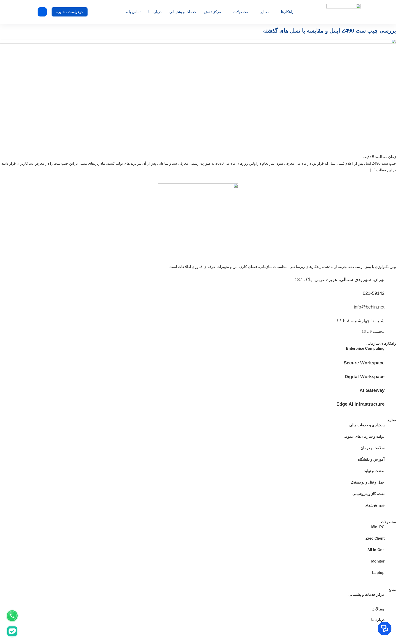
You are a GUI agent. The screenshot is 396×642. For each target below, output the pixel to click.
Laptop (378, 573)
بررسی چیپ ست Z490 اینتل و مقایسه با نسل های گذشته (329, 30)
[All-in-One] (390, 552)
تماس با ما (132, 12)
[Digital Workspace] (390, 376)
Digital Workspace (365, 376)
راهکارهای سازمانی (381, 343)
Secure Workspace (364, 362)
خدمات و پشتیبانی (182, 12)
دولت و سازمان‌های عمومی (364, 436)
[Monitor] (390, 564)
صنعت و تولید (374, 471)
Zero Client (375, 538)
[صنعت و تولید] (390, 473)
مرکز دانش (212, 12)
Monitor (378, 561)
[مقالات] (390, 608)
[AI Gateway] (390, 390)
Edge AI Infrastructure (360, 404)
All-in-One (376, 550)
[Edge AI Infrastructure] (390, 404)
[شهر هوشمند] (390, 508)
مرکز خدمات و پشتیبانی (367, 594)
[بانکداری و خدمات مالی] (390, 427)
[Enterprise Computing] (390, 351)
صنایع (264, 12)
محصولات (240, 12)
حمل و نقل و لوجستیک (368, 482)
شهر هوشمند (375, 505)
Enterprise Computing (365, 348)
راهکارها (287, 12)
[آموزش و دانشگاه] (390, 462)
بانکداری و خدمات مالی (367, 425)
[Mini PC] (390, 529)
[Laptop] (390, 575)
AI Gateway (372, 390)
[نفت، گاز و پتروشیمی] (390, 496)
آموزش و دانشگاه (371, 459)
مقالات (378, 608)
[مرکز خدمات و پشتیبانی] (390, 597)
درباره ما (155, 12)
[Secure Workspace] (390, 362)
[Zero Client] (390, 541)
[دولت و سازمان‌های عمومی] (390, 439)
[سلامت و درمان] (390, 450)
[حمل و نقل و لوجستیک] (390, 485)
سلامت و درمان (372, 448)
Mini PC (378, 527)
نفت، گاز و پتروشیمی (368, 494)
